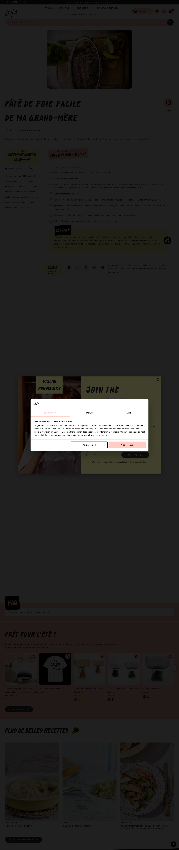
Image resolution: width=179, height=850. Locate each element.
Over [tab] (129, 413)
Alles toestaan (127, 445)
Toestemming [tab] (50, 413)
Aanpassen (88, 445)
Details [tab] (89, 413)
